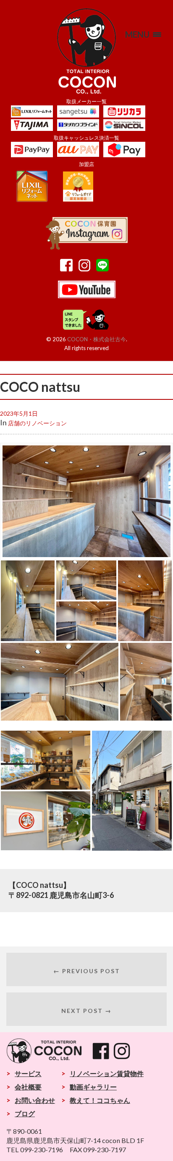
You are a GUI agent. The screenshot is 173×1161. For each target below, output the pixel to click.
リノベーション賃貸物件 (107, 1073)
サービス (28, 1073)
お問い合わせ (35, 1100)
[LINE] (104, 268)
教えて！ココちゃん (100, 1100)
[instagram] (86, 268)
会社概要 (28, 1087)
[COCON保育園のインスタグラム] (87, 246)
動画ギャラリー (93, 1087)
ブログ (25, 1114)
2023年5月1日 (19, 413)
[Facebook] (68, 268)
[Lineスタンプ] (87, 328)
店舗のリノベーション (37, 423)
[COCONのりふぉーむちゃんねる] (86, 295)
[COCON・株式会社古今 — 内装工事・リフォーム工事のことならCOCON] (87, 51)
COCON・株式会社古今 (96, 339)
